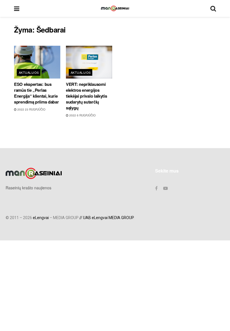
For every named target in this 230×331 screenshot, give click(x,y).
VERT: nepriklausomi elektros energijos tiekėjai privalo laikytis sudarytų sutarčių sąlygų (86, 96)
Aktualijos (29, 72)
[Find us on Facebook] (156, 188)
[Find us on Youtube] (165, 188)
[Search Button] (213, 8)
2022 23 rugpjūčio (31, 109)
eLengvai (41, 217)
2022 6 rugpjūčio (82, 115)
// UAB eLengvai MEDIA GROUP (106, 217)
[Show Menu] (16, 8)
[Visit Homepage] (115, 8)
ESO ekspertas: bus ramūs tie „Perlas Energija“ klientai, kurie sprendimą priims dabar (36, 93)
